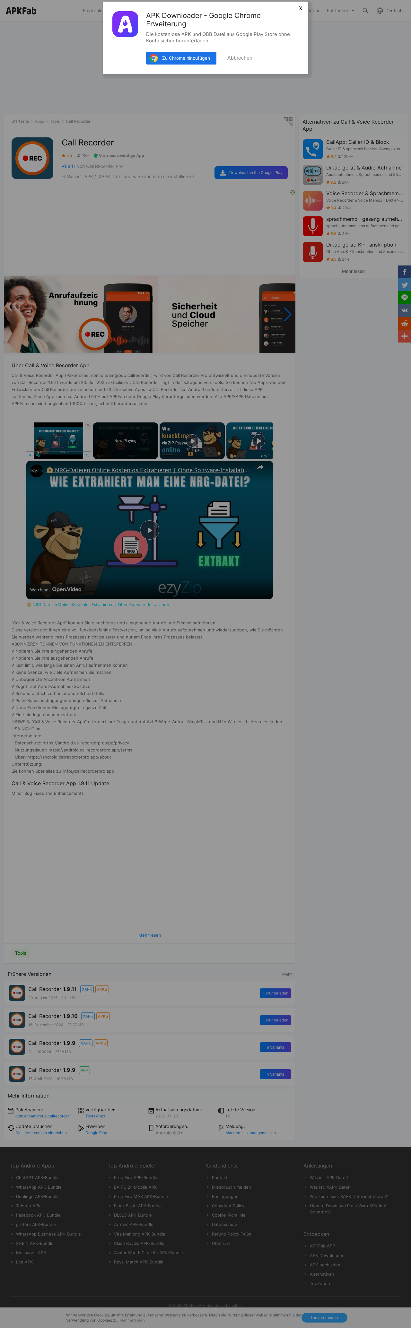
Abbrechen (239, 58)
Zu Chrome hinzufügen (186, 58)
